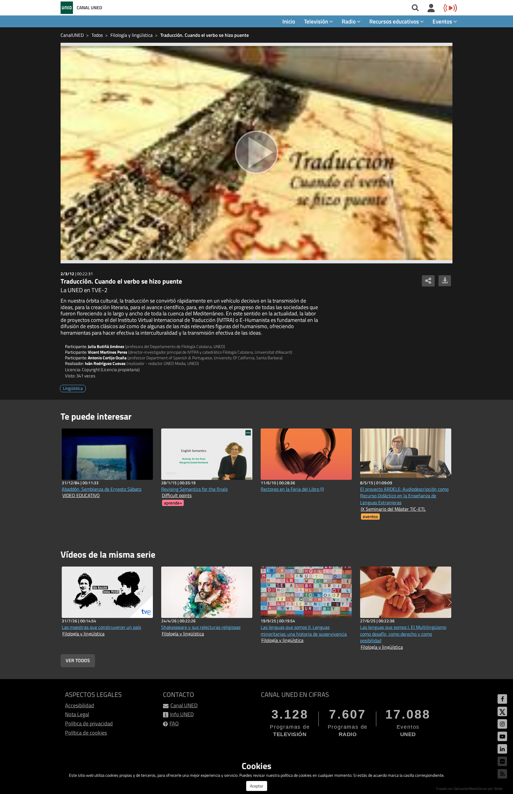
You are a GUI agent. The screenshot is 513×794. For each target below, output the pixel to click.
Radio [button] (349, 21)
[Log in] (431, 8)
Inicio (288, 21)
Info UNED (182, 714)
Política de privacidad (89, 723)
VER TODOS (78, 660)
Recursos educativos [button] (394, 21)
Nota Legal (77, 714)
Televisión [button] (316, 21)
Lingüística (73, 388)
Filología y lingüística (131, 35)
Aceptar (256, 786)
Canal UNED (184, 705)
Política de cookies (86, 733)
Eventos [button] (443, 21)
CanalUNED (72, 35)
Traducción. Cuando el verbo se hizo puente (204, 35)
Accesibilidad (79, 705)
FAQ (174, 723)
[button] (450, 472)
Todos (97, 35)
